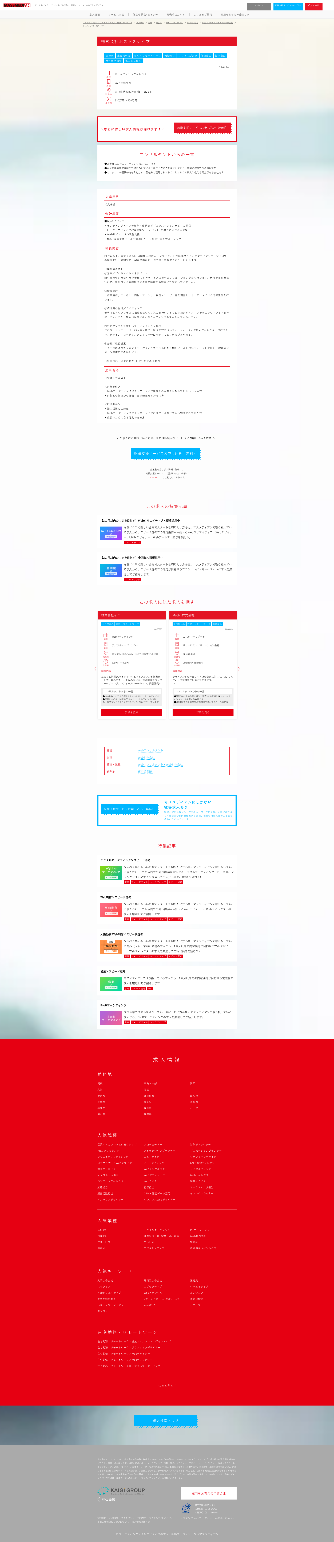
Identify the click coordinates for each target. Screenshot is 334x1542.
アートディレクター (155, 1162)
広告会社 (102, 1230)
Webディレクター (200, 1175)
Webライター (152, 1181)
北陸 (146, 1089)
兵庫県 (101, 1108)
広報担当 (102, 1187)
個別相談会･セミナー (145, 14)
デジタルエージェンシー (158, 1230)
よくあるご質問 (203, 14)
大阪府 (148, 1102)
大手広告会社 (105, 1280)
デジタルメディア (154, 1248)
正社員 (194, 1280)
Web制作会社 (146, 757)
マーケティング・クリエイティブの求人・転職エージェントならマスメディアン (168, 1534)
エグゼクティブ (153, 1286)
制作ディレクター (200, 1144)
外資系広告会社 (153, 1280)
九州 (100, 1089)
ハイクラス (104, 1286)
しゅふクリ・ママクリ (110, 1304)
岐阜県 (101, 1102)
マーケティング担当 (202, 1187)
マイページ (153, 477)
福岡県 (148, 1108)
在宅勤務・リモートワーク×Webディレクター (125, 1359)
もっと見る (165, 1385)
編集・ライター (199, 1181)
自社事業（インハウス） (204, 1248)
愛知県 (194, 1095)
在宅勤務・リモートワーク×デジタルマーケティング (128, 1366)
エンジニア (196, 1292)
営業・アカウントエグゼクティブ (117, 1144)
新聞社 (194, 1242)
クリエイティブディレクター (114, 1156)
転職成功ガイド (176, 14)
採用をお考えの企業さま (235, 14)
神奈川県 (149, 1095)
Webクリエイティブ (109, 1292)
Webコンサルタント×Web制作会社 (160, 764)
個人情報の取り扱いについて (114, 1521)
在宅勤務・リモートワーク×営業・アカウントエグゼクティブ (134, 1341)
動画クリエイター (107, 1169)
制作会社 (102, 1236)
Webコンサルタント (150, 750)
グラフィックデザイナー (204, 1156)
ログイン (259, 5)
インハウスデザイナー (110, 1199)
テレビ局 (149, 1242)
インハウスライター (202, 1193)
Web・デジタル (153, 1292)
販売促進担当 (105, 1193)
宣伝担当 (149, 1187)
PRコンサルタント (108, 1150)
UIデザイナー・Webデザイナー (116, 1162)
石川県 (194, 1108)
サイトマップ (128, 1517)
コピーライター (153, 1156)
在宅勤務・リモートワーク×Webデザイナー (123, 1353)
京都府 (194, 1102)
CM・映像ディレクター (203, 1162)
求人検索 (315, 5)
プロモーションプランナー (206, 1150)
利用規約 (141, 1517)
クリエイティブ (199, 1286)
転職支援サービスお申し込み (288, 5)
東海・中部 (150, 1083)
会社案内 (101, 1517)
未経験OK (150, 1304)
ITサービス (103, 1242)
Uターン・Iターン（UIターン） (162, 1298)
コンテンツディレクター (111, 1181)
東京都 (142, 771)
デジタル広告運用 (107, 1175)
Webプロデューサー (156, 1175)
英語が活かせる (106, 1298)
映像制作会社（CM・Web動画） (163, 1236)
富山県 (101, 1114)
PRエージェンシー (201, 1230)
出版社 (101, 1248)
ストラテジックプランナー (159, 1150)
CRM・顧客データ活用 (157, 1193)
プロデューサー (153, 1144)
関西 (192, 1083)
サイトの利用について (160, 1517)
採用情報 (113, 1517)
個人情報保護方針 (141, 1521)
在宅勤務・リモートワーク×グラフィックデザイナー (129, 1347)
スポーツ (195, 1304)
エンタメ (102, 1311)
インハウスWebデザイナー (160, 1199)
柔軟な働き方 (198, 1298)
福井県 (148, 1114)
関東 (150, 771)
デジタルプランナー (202, 1169)
